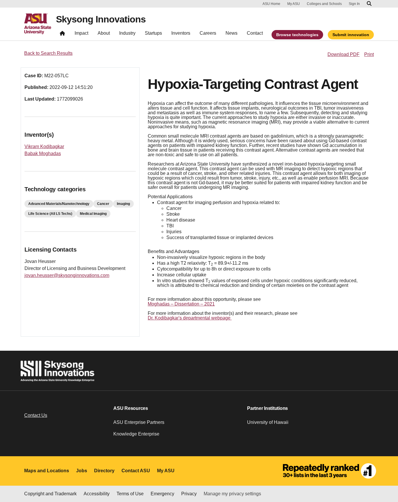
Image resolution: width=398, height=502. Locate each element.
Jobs (81, 470)
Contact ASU (135, 470)
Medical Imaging (93, 214)
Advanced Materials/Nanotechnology (58, 204)
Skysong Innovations (101, 19)
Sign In (354, 4)
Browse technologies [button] (297, 34)
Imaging (123, 204)
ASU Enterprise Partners (138, 422)
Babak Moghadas (42, 153)
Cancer (103, 204)
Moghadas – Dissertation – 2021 (181, 303)
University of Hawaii (267, 422)
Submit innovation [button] (350, 34)
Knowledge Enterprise (136, 433)
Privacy (189, 493)
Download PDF (343, 54)
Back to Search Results (48, 53)
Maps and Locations (46, 470)
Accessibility (97, 493)
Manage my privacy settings (232, 493)
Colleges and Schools (324, 4)
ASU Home (271, 4)
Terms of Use (130, 493)
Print (369, 54)
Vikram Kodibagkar (44, 146)
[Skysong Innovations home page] (62, 35)
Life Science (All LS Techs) (50, 214)
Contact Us (35, 415)
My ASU (293, 4)
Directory (104, 470)
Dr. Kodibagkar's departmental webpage (190, 317)
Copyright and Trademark (50, 493)
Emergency (162, 493)
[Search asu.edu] (369, 4)
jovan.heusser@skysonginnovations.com (66, 275)
